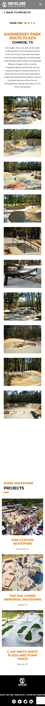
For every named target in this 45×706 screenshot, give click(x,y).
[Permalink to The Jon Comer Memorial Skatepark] (22, 573)
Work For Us (19, 694)
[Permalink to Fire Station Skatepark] (22, 517)
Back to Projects (18, 12)
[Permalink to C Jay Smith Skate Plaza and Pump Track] (22, 629)
